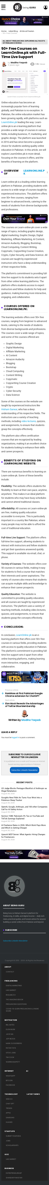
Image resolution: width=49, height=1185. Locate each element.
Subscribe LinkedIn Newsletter (24, 770)
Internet (9, 1071)
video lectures (28, 421)
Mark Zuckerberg (14, 1043)
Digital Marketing (14, 985)
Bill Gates (10, 1025)
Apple (8, 1113)
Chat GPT (10, 1103)
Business (9, 1168)
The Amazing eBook (14, 999)
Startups (10, 1131)
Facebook (10, 1085)
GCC (7, 1154)
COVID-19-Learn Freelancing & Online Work (22, 1009)
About (8, 967)
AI (27, 1071)
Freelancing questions (16, 1004)
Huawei (9, 1122)
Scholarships (12, 1145)
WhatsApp (10, 1076)
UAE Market (11, 990)
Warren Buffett (13, 1062)
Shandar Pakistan (14, 1177)
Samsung (10, 1117)
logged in (15, 737)
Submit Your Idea (13, 1136)
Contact (10, 972)
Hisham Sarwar (9, 409)
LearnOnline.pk (9, 122)
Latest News (33, 1094)
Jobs (8, 1140)
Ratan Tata (11, 1048)
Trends (9, 1108)
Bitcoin (9, 1080)
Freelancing (11, 981)
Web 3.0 (9, 1099)
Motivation (11, 1020)
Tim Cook (10, 1057)
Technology (11, 1094)
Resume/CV (11, 995)
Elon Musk (10, 1029)
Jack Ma (9, 1034)
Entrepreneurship (14, 1173)
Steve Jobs (11, 1052)
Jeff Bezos (10, 1038)
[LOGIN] (46, 7)
